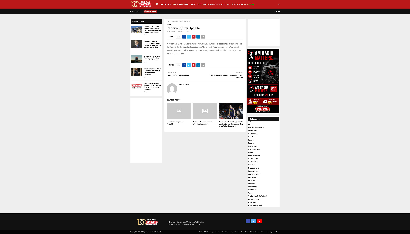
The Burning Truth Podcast (257, 196)
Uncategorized (253, 199)
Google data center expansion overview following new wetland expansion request (152, 29)
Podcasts (251, 183)
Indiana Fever (253, 159)
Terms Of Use (260, 232)
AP (249, 124)
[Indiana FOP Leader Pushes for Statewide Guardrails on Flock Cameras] (136, 86)
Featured (251, 140)
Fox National (252, 146)
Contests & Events (210, 4)
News (174, 4)
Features (251, 143)
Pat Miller (251, 180)
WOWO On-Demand (255, 205)
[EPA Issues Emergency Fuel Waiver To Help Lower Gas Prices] (136, 59)
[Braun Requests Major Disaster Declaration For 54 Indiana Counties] (136, 72)
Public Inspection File (272, 232)
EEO (242, 232)
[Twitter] (253, 221)
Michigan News (253, 168)
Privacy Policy (249, 232)
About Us (225, 4)
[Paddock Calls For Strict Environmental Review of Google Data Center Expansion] (136, 44)
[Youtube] (259, 221)
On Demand (195, 4)
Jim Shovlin (171, 31)
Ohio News (252, 177)
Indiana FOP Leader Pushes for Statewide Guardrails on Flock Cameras (152, 86)
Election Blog (253, 134)
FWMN (250, 152)
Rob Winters (252, 190)
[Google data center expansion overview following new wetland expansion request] (136, 29)
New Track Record (254, 174)
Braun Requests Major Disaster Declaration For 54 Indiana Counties (152, 72)
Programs (183, 4)
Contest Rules (234, 232)
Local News (252, 165)
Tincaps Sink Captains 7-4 (178, 75)
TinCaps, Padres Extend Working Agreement (202, 123)
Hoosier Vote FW (254, 155)
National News (253, 171)
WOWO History (253, 202)
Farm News (252, 137)
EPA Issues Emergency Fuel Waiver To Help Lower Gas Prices (152, 58)
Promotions (252, 187)
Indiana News (253, 162)
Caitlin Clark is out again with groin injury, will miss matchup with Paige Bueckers (231, 124)
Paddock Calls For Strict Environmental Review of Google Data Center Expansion (152, 44)
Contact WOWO (203, 232)
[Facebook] (248, 221)
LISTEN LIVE (164, 4)
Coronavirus (252, 130)
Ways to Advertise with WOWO (219, 232)
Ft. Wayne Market (254, 149)
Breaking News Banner (256, 127)
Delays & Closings (239, 4)
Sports (168, 24)
